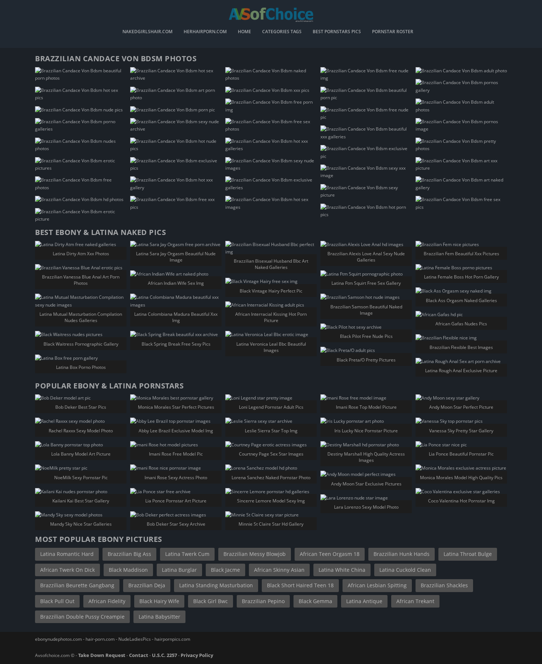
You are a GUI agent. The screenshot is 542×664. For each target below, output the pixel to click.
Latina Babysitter (159, 616)
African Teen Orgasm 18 (329, 553)
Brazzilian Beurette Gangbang (77, 585)
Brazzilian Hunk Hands (402, 553)
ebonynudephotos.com (58, 639)
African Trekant (415, 601)
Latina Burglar (179, 569)
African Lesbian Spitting (377, 585)
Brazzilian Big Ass (129, 553)
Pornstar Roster (392, 32)
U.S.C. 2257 (164, 655)
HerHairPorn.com (205, 32)
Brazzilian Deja (146, 585)
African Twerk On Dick (67, 569)
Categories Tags (282, 32)
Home (244, 32)
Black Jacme (225, 569)
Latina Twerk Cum (187, 553)
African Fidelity (106, 601)
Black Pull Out (57, 601)
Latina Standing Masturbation (216, 585)
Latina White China (342, 569)
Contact (138, 655)
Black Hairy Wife (159, 601)
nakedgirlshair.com (147, 32)
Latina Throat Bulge (468, 553)
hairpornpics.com (172, 639)
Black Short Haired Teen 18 (300, 585)
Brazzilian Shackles (444, 585)
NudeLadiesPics (134, 639)
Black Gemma (315, 601)
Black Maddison (128, 569)
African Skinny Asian (279, 569)
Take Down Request (101, 655)
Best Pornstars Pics (337, 32)
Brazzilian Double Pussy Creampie (82, 616)
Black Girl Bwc (210, 601)
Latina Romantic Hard (67, 553)
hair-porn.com (100, 639)
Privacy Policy (197, 655)
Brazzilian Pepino (263, 601)
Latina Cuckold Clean (405, 569)
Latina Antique (364, 601)
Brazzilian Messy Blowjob (254, 553)
